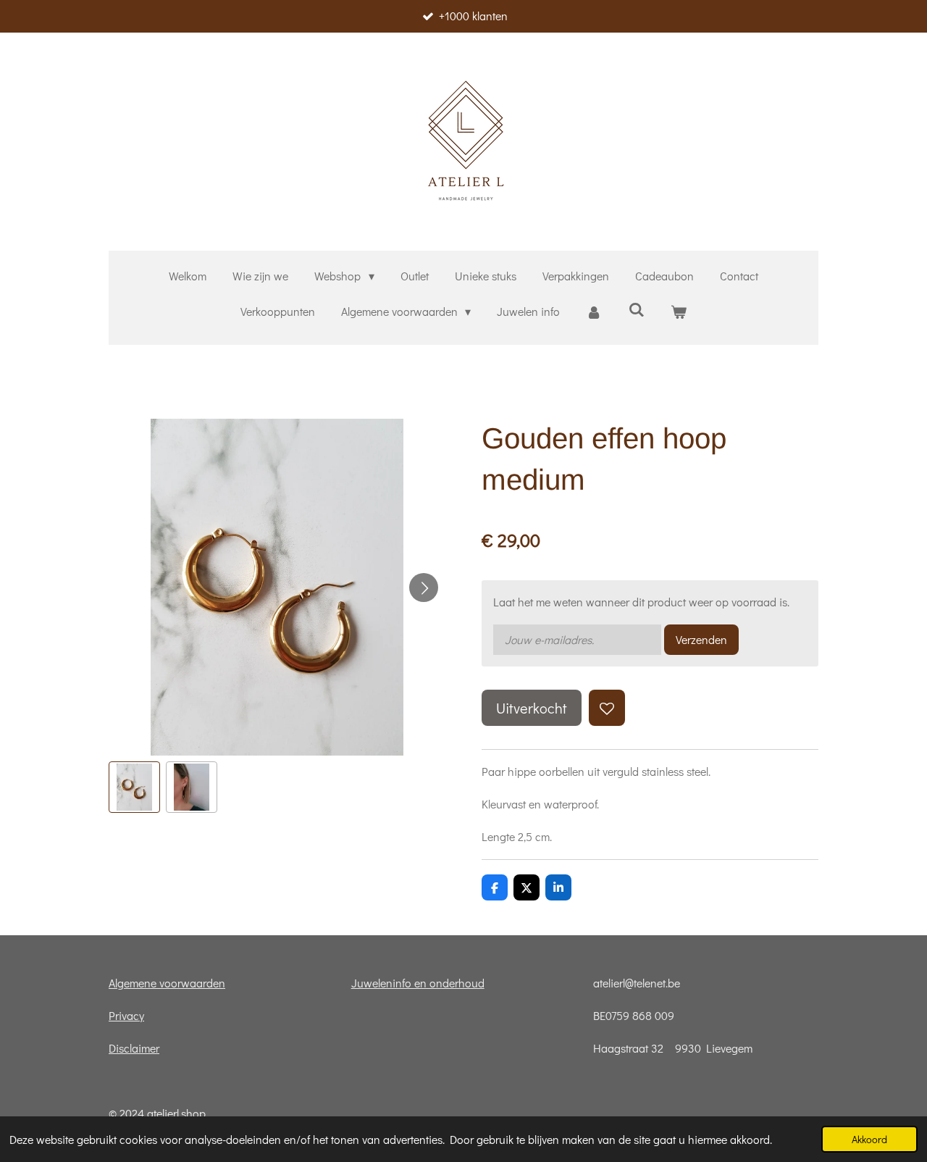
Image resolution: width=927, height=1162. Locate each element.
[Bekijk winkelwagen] (678, 312)
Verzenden (701, 639)
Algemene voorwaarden (167, 982)
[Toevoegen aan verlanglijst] (607, 708)
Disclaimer (134, 1048)
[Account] (593, 312)
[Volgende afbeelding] (423, 587)
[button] (134, 787)
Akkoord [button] (869, 1139)
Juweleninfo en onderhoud (418, 982)
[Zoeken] (636, 309)
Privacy (126, 1015)
